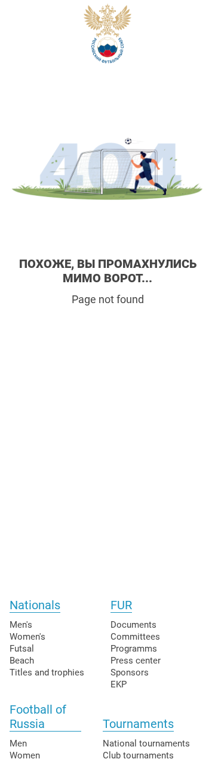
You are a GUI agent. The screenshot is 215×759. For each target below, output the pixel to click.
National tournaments (146, 743)
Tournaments (138, 724)
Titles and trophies (47, 672)
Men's (21, 624)
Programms (133, 648)
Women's (27, 636)
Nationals (35, 605)
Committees (135, 636)
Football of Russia (38, 716)
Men (18, 743)
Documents (133, 624)
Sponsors (129, 672)
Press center (135, 660)
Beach (22, 660)
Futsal (22, 648)
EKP (118, 684)
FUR (121, 605)
